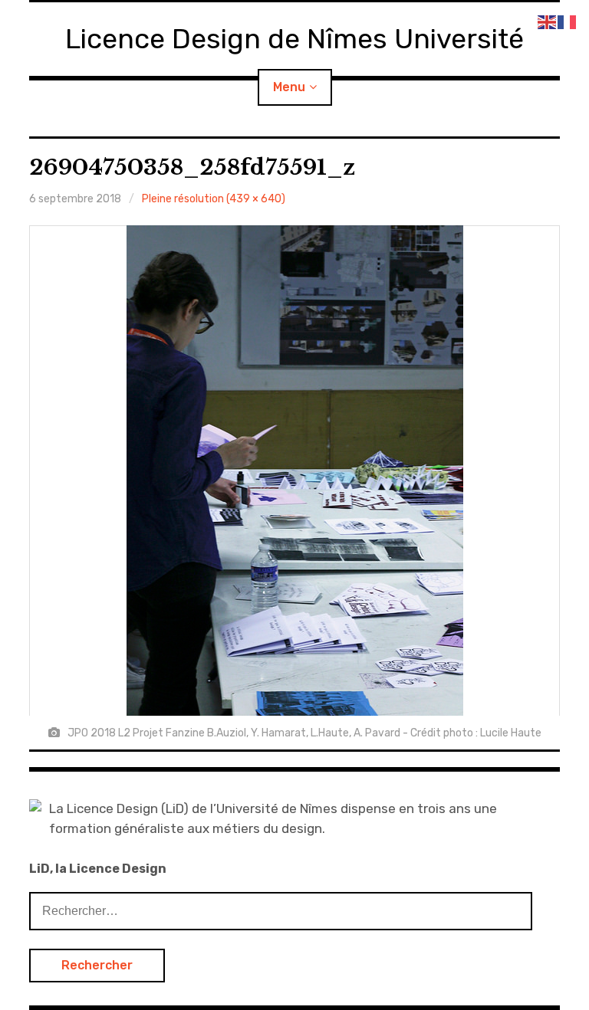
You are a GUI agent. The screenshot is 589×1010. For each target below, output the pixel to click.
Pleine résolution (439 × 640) (213, 198)
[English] (548, 20)
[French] (567, 20)
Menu (289, 87)
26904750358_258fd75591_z (192, 167)
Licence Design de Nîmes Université (294, 38)
